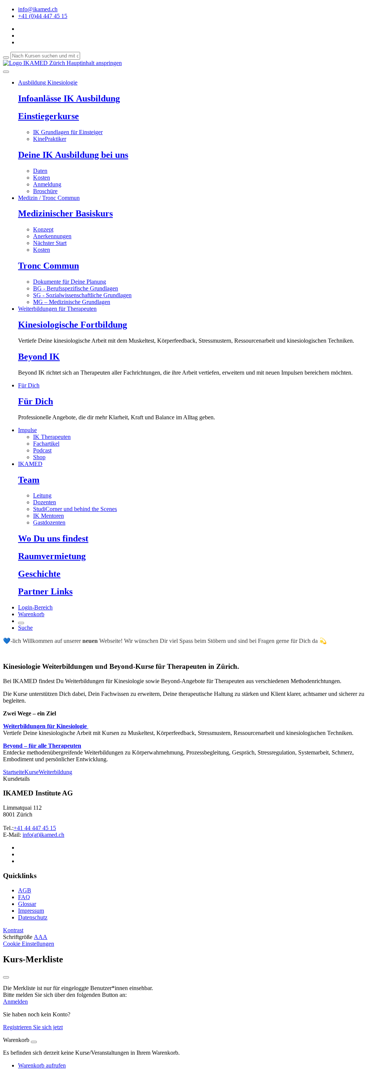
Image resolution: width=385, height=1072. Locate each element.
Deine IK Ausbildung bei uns (73, 155)
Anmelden (15, 1001)
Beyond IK (39, 356)
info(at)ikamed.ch (43, 835)
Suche (25, 627)
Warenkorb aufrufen (42, 1065)
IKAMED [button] (30, 464)
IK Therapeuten (52, 437)
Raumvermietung (52, 556)
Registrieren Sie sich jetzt (33, 1027)
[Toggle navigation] (6, 72)
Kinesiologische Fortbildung (72, 325)
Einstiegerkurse (48, 116)
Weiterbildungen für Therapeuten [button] (57, 308)
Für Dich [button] (28, 385)
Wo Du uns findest (53, 538)
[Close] (34, 1042)
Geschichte (39, 574)
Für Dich (35, 401)
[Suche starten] (6, 57)
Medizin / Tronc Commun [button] (49, 198)
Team (28, 480)
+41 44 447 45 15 (35, 828)
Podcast (42, 450)
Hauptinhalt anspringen (93, 63)
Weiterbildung (55, 772)
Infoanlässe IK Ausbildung (69, 98)
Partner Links (45, 591)
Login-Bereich (35, 607)
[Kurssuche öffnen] (21, 623)
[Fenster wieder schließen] (6, 977)
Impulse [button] (27, 430)
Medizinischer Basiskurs (65, 213)
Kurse (31, 772)
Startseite (13, 772)
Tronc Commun (48, 266)
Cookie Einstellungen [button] (28, 943)
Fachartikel (46, 443)
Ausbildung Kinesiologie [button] (47, 82)
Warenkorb (31, 614)
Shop (39, 457)
